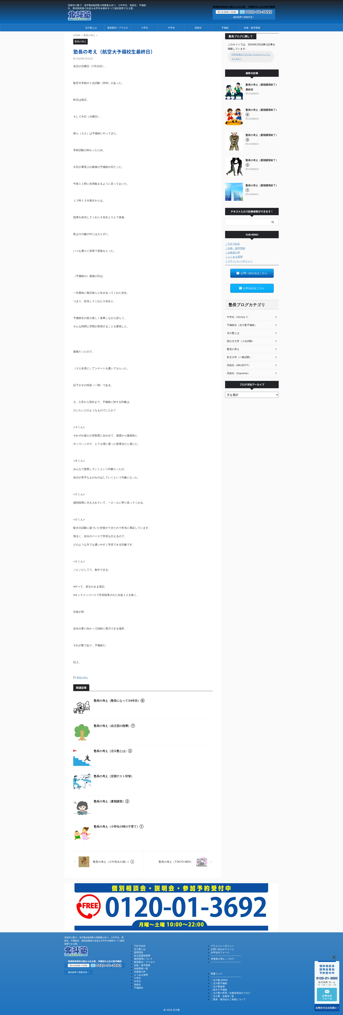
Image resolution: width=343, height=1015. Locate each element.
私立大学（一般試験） (239, 357)
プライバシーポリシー (222, 945)
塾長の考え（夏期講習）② (111, 801)
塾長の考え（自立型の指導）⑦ (114, 726)
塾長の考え (82, 677)
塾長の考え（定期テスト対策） (114, 776)
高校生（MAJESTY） (239, 365)
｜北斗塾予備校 (219, 983)
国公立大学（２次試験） (240, 340)
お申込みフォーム (220, 952)
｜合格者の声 (232, 252)
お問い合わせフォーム (222, 949)
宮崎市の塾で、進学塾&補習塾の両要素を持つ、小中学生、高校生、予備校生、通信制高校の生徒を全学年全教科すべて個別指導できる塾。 (94, 940)
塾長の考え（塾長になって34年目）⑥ (119, 700)
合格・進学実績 (252, 27)
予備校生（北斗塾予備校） (242, 324)
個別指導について (143, 958)
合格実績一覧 (141, 968)
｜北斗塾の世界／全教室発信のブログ (230, 992)
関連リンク (216, 973)
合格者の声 (140, 971)
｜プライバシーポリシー (239, 260)
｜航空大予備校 (219, 989)
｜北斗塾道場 (218, 986)
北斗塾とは (91, 27)
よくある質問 (141, 974)
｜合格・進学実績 (235, 248)
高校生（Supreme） (238, 373)
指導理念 (138, 952)
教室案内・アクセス (117, 27)
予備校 (225, 27)
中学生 (171, 27)
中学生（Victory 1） (238, 316)
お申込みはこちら (254, 288)
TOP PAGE (139, 945)
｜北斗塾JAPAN (219, 980)
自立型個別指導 (142, 955)
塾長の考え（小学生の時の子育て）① (118, 826)
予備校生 (138, 987)
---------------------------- (226, 955)
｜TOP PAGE (232, 243)
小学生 (144, 27)
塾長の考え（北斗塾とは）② (113, 751)
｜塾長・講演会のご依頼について (228, 999)
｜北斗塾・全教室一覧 (222, 996)
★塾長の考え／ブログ (222, 958)
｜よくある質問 (234, 256)
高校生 (198, 27)
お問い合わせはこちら (253, 273)
